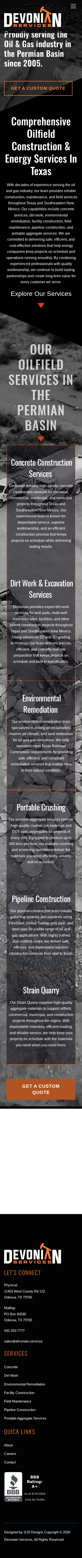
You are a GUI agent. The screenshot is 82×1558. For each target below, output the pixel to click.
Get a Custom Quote (38, 88)
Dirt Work (11, 1375)
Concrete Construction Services (41, 467)
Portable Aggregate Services (25, 1418)
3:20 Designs (33, 1532)
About (8, 1445)
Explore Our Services (41, 293)
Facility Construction (19, 1393)
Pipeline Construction (41, 898)
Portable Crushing (41, 807)
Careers (10, 1454)
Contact (10, 1462)
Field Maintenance (17, 1401)
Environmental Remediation (41, 703)
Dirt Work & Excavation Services (41, 588)
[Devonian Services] (32, 25)
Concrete (11, 1367)
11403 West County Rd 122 (24, 1291)
